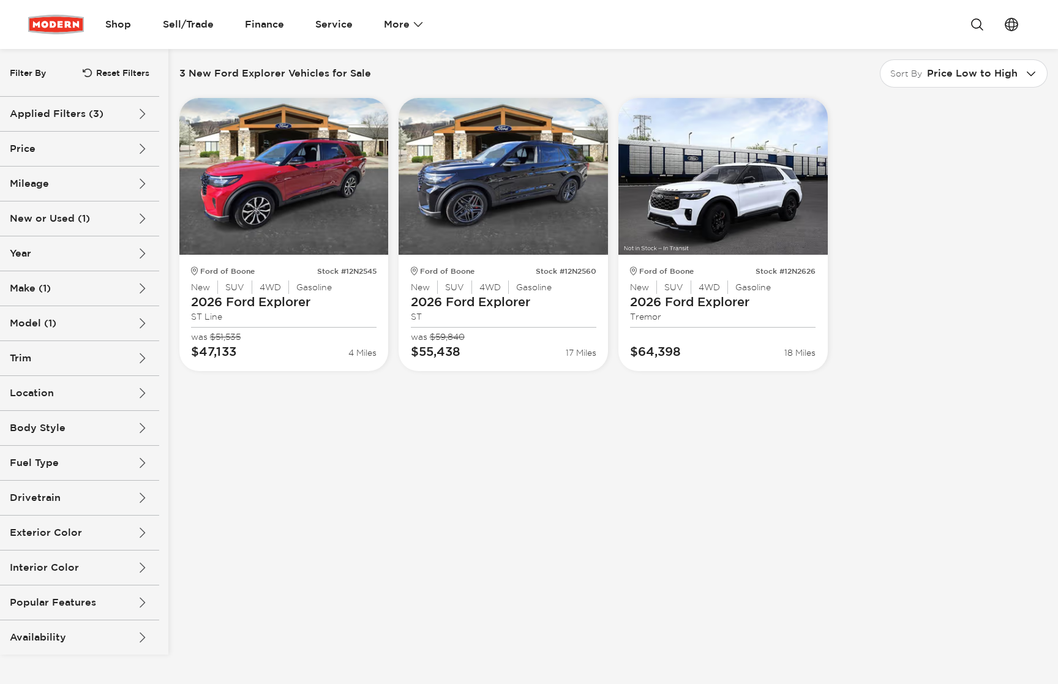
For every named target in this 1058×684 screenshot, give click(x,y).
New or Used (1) (50, 218)
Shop (118, 24)
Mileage (29, 183)
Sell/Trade (188, 24)
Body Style (38, 428)
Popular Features (53, 602)
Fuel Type (34, 462)
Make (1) (30, 288)
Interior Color (44, 567)
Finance (264, 24)
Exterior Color (46, 532)
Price (23, 148)
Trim (20, 358)
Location (32, 393)
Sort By (906, 73)
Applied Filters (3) (56, 113)
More (397, 24)
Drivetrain (35, 497)
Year (20, 253)
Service (334, 24)
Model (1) (33, 323)
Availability (38, 637)
